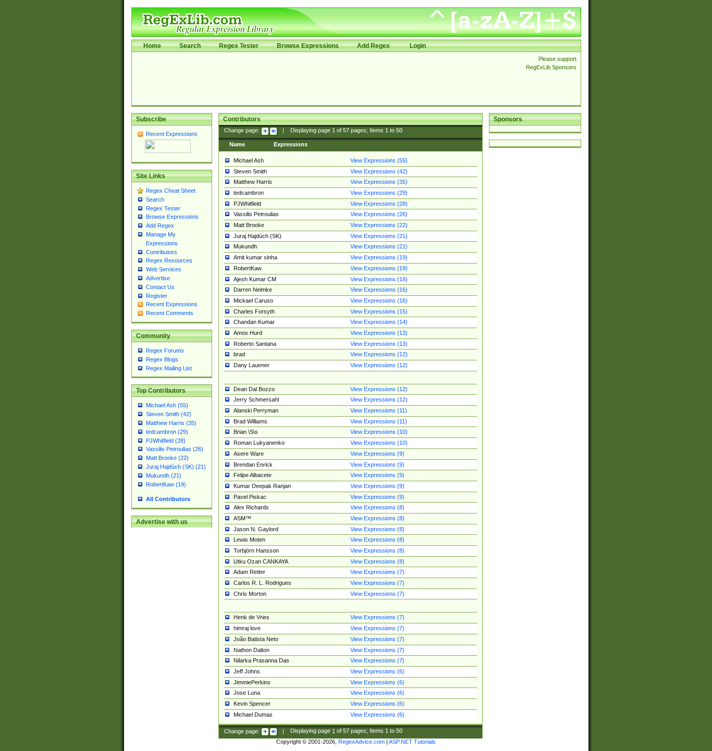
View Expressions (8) (377, 507)
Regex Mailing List (169, 368)
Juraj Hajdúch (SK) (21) (176, 467)
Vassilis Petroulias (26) (174, 449)
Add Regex (373, 45)
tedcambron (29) (167, 432)
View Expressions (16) (379, 289)
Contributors (161, 252)
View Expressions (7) (377, 572)
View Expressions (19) (379, 257)
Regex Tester (239, 45)
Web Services (163, 269)
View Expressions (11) (378, 410)
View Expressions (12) (379, 354)
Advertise (158, 278)
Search (190, 45)
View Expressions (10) (379, 432)
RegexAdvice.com (361, 742)
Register (156, 296)
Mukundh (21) (163, 475)
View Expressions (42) (379, 171)
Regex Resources (169, 260)
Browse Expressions (308, 45)
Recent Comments (169, 313)
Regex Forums (165, 350)
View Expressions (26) (379, 214)
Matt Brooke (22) (167, 458)
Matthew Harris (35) (171, 423)
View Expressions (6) (377, 671)
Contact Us (160, 287)
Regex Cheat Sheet (170, 190)
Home (152, 45)
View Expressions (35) (379, 182)
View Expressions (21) (379, 236)
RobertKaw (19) (166, 484)
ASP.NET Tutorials (412, 742)
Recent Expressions (172, 134)
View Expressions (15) (379, 311)
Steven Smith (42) (168, 414)
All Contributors (168, 499)
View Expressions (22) (379, 225)
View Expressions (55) (379, 160)
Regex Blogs (162, 359)
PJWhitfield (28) (166, 440)
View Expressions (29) (379, 193)
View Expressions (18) (379, 279)
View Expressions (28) (379, 204)
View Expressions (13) (379, 333)
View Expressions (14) (379, 322)
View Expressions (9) (377, 453)
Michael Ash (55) (167, 405)
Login (418, 45)
